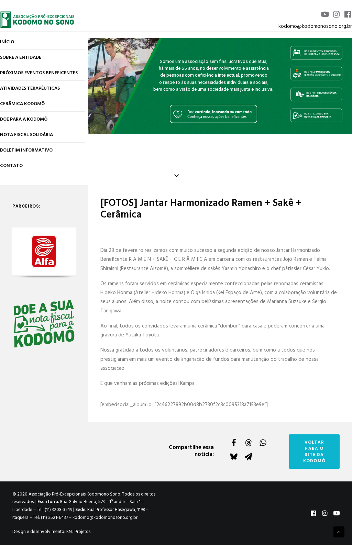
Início (7, 42)
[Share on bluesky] (234, 456)
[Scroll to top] (338, 532)
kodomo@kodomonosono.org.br (315, 26)
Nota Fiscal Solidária (26, 135)
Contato (11, 166)
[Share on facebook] (234, 442)
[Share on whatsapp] (263, 442)
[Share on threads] (248, 442)
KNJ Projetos (78, 531)
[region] (220, 86)
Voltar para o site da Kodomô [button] (314, 451)
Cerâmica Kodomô (22, 104)
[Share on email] (248, 456)
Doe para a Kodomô (23, 119)
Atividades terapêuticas (30, 88)
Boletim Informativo (26, 150)
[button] (44, 251)
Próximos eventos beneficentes (39, 73)
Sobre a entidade (20, 58)
